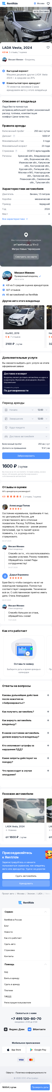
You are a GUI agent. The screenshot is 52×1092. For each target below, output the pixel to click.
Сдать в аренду (12, 984)
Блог (6, 926)
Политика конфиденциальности (31, 1072)
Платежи (8, 990)
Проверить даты (40, 1087)
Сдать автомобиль (26, 876)
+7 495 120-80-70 (26, 1019)
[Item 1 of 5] (26, 26)
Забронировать (26, 455)
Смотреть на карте (26, 256)
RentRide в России (13, 920)
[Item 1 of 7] (23, 317)
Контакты (8, 956)
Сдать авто (10, 944)
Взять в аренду (11, 978)
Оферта (9, 1072)
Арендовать (26, 883)
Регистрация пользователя (17, 1002)
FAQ (6, 972)
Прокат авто (8, 893)
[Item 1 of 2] (23, 810)
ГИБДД (7, 996)
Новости (8, 932)
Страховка (9, 950)
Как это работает (13, 938)
